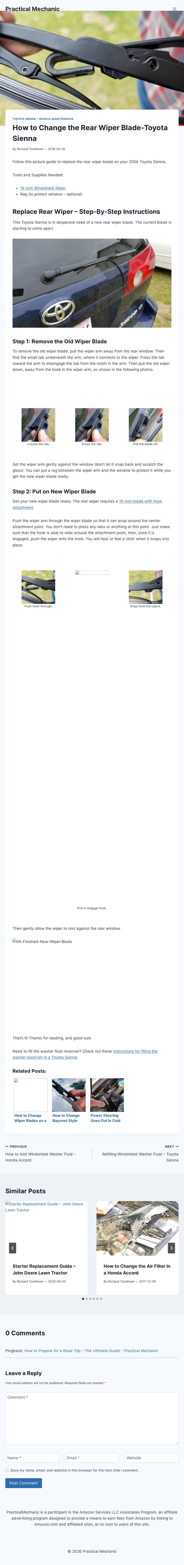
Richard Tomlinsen (30, 149)
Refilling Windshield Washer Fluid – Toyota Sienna (140, 1154)
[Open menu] (174, 8)
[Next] (171, 1248)
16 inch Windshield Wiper (43, 188)
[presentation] (46, 1228)
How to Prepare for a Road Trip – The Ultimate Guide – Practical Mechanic (91, 1350)
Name (14, 1458)
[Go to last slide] (12, 1248)
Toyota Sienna (24, 119)
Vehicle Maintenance (56, 119)
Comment (17, 1397)
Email (73, 1458)
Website (134, 1458)
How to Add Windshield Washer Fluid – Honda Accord (40, 1154)
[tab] (83, 1299)
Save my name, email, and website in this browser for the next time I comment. (74, 1470)
